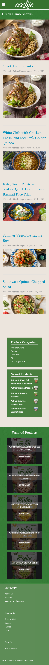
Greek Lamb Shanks (18, 66)
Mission (8, 597)
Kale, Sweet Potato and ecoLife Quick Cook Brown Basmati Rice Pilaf (23, 189)
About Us (9, 593)
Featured (15, 354)
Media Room (11, 648)
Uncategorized (18, 361)
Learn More (24, 456)
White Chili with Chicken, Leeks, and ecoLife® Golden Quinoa (24, 137)
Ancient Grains (17, 347)
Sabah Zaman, (20, 71)
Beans (14, 351)
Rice (13, 358)
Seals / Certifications (14, 601)
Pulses (8, 626)
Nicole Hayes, (20, 147)
